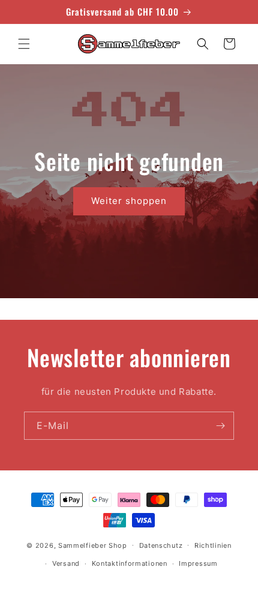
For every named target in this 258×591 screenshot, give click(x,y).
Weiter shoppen (129, 200)
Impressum (198, 563)
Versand (66, 563)
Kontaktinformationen (129, 563)
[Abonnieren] (220, 426)
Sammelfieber (82, 545)
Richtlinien (213, 545)
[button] (24, 44)
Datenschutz (161, 545)
